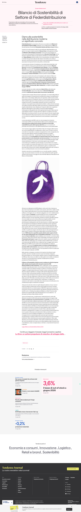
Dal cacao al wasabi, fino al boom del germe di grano (26, 379)
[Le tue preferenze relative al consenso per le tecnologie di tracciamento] (80, 384)
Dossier (19, 482)
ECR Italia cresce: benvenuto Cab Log (26, 412)
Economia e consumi (23, 448)
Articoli (19, 479)
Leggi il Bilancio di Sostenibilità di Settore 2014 (32, 326)
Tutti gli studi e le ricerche (38, 479)
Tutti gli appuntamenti (53, 479)
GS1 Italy (68, 484)
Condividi (4, 42)
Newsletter (73, 477)
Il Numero (20, 484)
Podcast (19, 492)
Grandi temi (4, 488)
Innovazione (48, 448)
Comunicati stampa (22, 488)
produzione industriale (22, 424)
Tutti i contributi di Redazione (27, 359)
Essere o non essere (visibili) (30, 391)
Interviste (20, 486)
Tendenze (69, 491)
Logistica (64, 448)
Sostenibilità (51, 452)
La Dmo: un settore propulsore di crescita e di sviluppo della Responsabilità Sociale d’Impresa (55, 27)
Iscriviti (68, 509)
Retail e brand (25, 342)
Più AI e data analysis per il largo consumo (25, 400)
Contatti (66, 479)
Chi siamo (67, 477)
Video (19, 490)
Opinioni (19, 481)
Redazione (5, 38)
